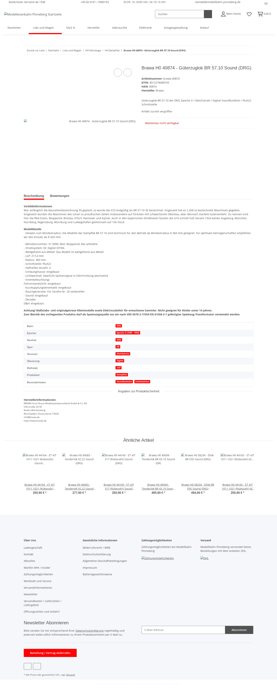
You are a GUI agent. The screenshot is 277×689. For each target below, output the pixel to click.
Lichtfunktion (142, 381)
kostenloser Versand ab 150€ (27, 2)
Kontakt (28, 554)
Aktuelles (29, 561)
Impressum (90, 567)
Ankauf (204, 27)
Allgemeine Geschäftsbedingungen (105, 561)
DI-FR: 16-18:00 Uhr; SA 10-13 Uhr (145, 2)
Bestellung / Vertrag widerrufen (50, 653)
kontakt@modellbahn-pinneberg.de (217, 2)
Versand (70, 674)
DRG (119, 325)
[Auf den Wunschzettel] (127, 72)
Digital (120, 360)
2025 (119, 339)
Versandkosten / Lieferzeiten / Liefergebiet (42, 603)
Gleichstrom (123, 353)
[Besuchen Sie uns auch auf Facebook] (27, 666)
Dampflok (122, 374)
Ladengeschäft (33, 547)
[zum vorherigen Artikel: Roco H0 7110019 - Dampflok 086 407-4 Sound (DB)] (241, 50)
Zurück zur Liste (35, 50)
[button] (231, 14)
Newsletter (30, 594)
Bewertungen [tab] (59, 195)
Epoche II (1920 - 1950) (128, 332)
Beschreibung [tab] (34, 195)
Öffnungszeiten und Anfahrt (42, 611)
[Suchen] (208, 14)
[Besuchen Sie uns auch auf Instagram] (37, 666)
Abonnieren (239, 630)
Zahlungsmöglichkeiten (38, 574)
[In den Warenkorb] (27, 63)
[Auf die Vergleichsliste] (118, 72)
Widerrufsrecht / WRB (96, 547)
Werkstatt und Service (37, 581)
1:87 (119, 367)
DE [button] (266, 3)
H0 (118, 346)
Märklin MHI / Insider (37, 567)
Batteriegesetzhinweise (97, 574)
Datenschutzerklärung (97, 554)
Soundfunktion (124, 381)
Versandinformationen (38, 587)
